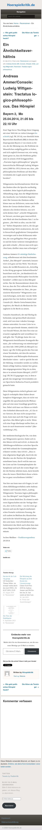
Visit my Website (19, 676)
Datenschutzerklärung (10, 822)
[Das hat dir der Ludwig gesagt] (11, 585)
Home (16, 23)
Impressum (6, 818)
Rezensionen (25, 23)
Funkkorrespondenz (26, 537)
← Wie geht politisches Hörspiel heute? (10, 35)
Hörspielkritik (27, 672)
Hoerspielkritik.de (21, 4)
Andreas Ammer (11, 64)
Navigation (21, 11)
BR (18, 64)
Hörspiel (28, 64)
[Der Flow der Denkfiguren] (10, 610)
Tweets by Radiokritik (10, 776)
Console (22, 64)
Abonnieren (31, 651)
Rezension (17, 66)
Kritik (33, 64)
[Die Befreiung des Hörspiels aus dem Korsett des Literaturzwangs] (28, 589)
